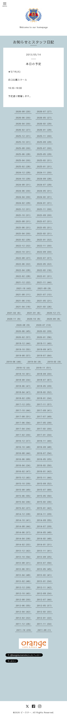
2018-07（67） (45, 380)
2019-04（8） (35, 361)
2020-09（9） (54, 319)
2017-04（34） (24, 428)
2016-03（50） (45, 465)
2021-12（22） (24, 282)
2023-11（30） (45, 209)
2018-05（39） (45, 386)
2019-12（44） (24, 343)
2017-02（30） (24, 435)
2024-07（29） (45, 184)
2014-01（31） (45, 544)
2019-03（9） (54, 361)
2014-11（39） (45, 514)
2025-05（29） (45, 154)
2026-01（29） (45, 130)
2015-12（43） (24, 477)
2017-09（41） (45, 410)
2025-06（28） (24, 154)
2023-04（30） (24, 233)
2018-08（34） (24, 380)
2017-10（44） (24, 410)
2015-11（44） (45, 477)
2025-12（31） (24, 136)
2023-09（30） (45, 215)
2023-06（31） (24, 227)
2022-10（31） (24, 252)
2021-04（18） (24, 306)
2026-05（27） (45, 117)
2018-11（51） (44, 367)
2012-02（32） (24, 618)
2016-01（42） (45, 471)
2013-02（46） (24, 581)
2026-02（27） (24, 130)
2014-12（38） (24, 514)
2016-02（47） (24, 471)
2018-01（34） (45, 398)
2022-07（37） (45, 258)
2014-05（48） (45, 532)
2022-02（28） (24, 276)
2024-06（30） (24, 191)
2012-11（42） (45, 587)
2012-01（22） (45, 618)
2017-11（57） (45, 404)
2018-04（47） (24, 392)
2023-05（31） (45, 227)
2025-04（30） (24, 160)
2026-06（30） (24, 117)
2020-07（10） (44, 325)
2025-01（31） (45, 166)
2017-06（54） (24, 422)
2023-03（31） (45, 233)
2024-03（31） (45, 197)
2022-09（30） (45, 252)
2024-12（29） (24, 172)
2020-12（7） (54, 313)
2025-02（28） (24, 166)
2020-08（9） (23, 325)
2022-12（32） (24, 245)
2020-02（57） (24, 337)
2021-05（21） (45, 300)
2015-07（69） (45, 489)
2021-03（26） (45, 306)
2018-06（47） (24, 386)
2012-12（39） (24, 587)
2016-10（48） (24, 447)
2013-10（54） (24, 557)
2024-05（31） (45, 191)
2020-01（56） (45, 337)
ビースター (26, 712)
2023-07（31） (45, 221)
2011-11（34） (45, 624)
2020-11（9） (14, 319)
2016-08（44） (24, 453)
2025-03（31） (45, 160)
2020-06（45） (24, 331)
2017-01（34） (45, 435)
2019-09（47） (45, 349)
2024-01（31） (45, 203)
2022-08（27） (24, 258)
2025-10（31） (24, 142)
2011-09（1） (45, 630)
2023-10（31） (24, 215)
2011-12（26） (24, 624)
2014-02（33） (24, 544)
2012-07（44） (45, 599)
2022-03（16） (45, 270)
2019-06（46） (14, 361)
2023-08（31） (24, 221)
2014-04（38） (24, 538)
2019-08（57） (24, 355)
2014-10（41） (24, 520)
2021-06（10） (24, 300)
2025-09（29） (45, 142)
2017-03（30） (45, 428)
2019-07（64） (45, 355)
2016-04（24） (24, 465)
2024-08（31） (24, 184)
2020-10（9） (34, 319)
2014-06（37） (24, 532)
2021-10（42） (24, 288)
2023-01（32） (45, 239)
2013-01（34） (45, 581)
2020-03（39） (45, 331)
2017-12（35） (24, 404)
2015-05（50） (45, 496)
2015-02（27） (24, 508)
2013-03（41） (45, 575)
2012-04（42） (24, 611)
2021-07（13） (45, 294)
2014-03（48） (45, 538)
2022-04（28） (24, 270)
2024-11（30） (45, 172)
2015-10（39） (24, 483)
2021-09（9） (45, 288)
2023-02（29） (24, 239)
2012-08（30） (24, 599)
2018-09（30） (45, 374)
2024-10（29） (24, 178)
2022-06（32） (24, 264)
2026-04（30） (24, 123)
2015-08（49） (24, 489)
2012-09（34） (45, 593)
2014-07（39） (45, 526)
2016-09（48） (45, 447)
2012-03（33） (45, 611)
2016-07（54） (45, 453)
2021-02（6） (14, 313)
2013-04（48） (24, 575)
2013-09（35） (45, 557)
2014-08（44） (24, 526)
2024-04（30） (24, 197)
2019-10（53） (24, 349)
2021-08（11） (24, 294)
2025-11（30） (45, 136)
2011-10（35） (24, 630)
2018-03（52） (45, 392)
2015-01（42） (45, 508)
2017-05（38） (45, 422)
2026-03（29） (45, 123)
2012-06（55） (24, 605)
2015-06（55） (24, 496)
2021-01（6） (34, 313)
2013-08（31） (24, 563)
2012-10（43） (24, 593)
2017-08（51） (24, 416)
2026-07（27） (45, 111)
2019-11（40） (45, 343)
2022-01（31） (45, 276)
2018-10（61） (24, 374)
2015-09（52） (45, 483)
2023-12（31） (24, 209)
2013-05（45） (45, 569)
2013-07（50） (45, 563)
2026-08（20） (24, 111)
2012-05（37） (45, 605)
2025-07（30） (45, 148)
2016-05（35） (45, 459)
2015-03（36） (45, 502)
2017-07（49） (45, 416)
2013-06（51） (24, 569)
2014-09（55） (45, 520)
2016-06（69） (24, 459)
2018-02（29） (24, 398)
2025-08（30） (24, 148)
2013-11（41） (45, 550)
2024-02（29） (24, 203)
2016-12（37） (24, 441)
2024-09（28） (45, 178)
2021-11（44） (45, 282)
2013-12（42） (24, 550)
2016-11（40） (45, 441)
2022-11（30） (45, 245)
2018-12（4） (23, 367)
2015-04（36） (24, 502)
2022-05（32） (45, 264)
